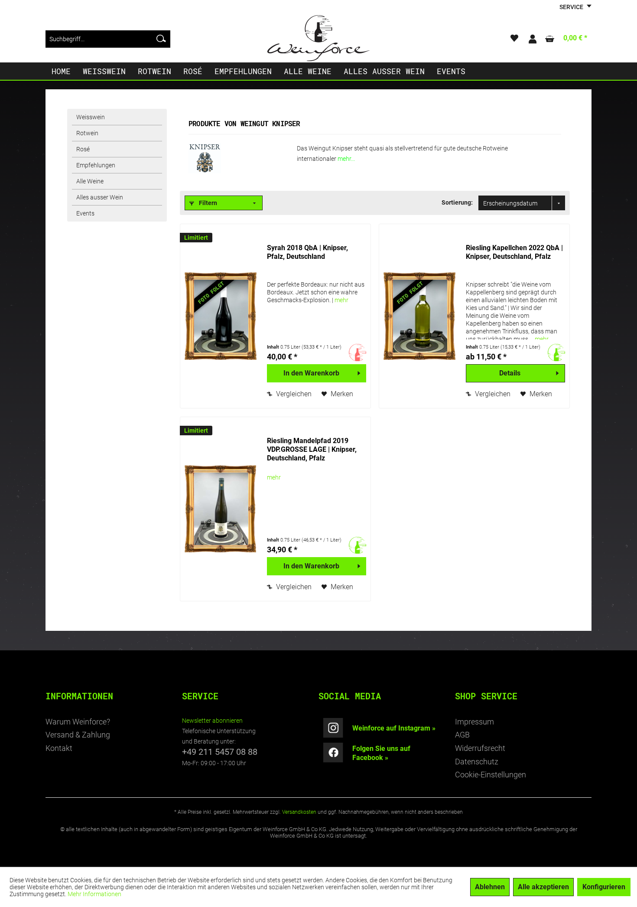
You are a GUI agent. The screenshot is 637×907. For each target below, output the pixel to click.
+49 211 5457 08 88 (219, 752)
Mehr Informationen (94, 894)
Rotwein (87, 133)
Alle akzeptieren (543, 887)
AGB (462, 734)
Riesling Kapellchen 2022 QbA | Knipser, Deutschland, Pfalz (514, 252)
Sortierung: (457, 202)
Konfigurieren (603, 887)
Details (509, 373)
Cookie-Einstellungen (490, 774)
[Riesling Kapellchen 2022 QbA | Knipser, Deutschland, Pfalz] (420, 316)
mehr (341, 300)
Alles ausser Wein (99, 197)
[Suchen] (161, 39)
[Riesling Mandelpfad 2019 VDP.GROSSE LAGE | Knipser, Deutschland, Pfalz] (221, 509)
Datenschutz (476, 761)
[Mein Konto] (532, 39)
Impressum (474, 721)
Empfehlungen (95, 165)
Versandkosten (299, 812)
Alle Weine (90, 181)
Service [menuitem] (572, 6)
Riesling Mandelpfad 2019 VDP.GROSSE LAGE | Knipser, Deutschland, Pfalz (312, 449)
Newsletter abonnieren (212, 720)
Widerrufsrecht (480, 748)
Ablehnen (490, 887)
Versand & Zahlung (78, 734)
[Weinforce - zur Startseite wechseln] (318, 38)
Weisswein (90, 117)
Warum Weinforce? (78, 721)
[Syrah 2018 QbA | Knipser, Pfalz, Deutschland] (221, 316)
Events (85, 213)
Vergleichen (293, 394)
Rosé (83, 149)
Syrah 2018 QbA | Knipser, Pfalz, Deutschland (307, 252)
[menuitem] (108, 39)
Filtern (207, 202)
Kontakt (59, 748)
